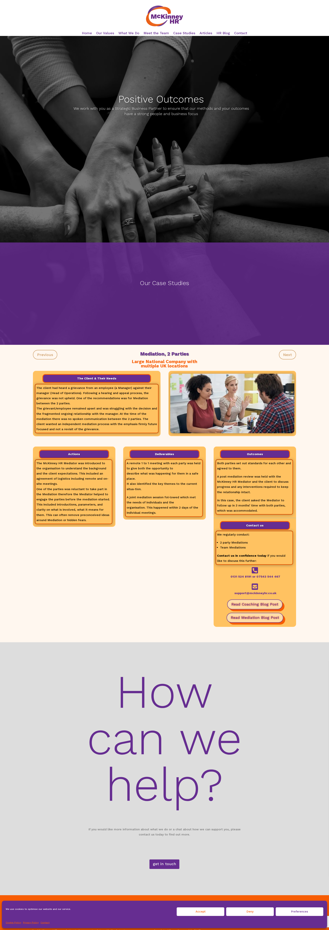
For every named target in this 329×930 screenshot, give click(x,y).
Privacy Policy (31, 922)
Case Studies (184, 33)
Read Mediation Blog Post (255, 617)
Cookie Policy (13, 922)
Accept (201, 911)
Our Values (105, 33)
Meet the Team (156, 33)
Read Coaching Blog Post (254, 604)
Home (87, 33)
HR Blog (223, 33)
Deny (250, 911)
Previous (45, 354)
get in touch (164, 864)
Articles (206, 33)
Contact (45, 922)
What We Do (128, 33)
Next (287, 354)
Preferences (299, 911)
